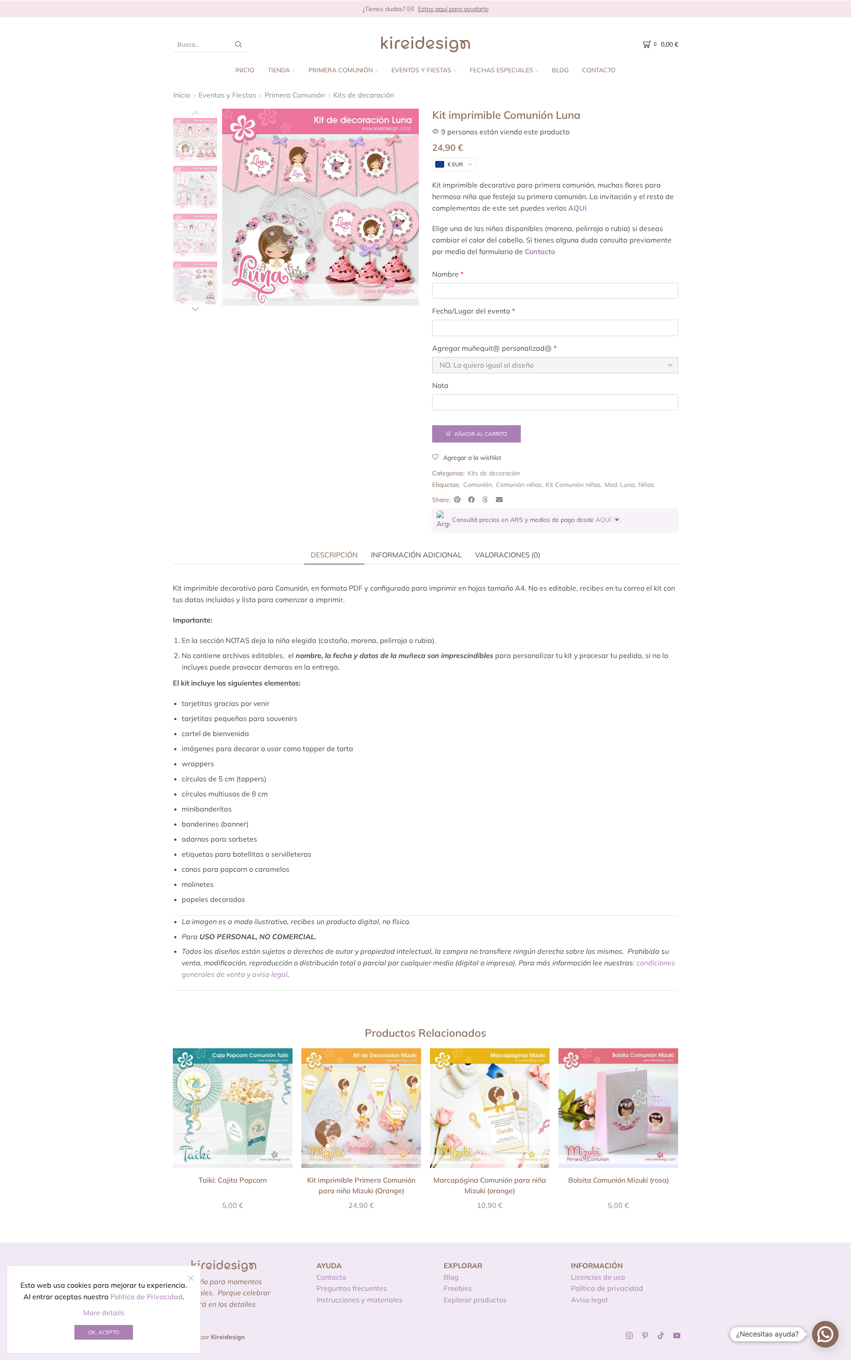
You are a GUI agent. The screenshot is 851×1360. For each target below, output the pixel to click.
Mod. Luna (619, 485)
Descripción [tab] (334, 554)
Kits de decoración (363, 94)
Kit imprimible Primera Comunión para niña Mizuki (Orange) (361, 1185)
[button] (457, 500)
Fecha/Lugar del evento (473, 310)
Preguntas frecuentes (351, 1288)
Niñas (646, 485)
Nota (440, 385)
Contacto (599, 70)
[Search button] (238, 44)
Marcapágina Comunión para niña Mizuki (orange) (489, 1185)
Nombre (448, 274)
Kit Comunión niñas (573, 485)
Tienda (279, 70)
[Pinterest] (645, 1335)
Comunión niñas (519, 485)
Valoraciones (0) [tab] (507, 554)
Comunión (477, 485)
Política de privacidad (607, 1288)
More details (104, 1312)
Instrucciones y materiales (359, 1299)
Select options (233, 1112)
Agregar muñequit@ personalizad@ (494, 348)
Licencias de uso (598, 1277)
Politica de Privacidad (146, 1296)
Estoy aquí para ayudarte (453, 9)
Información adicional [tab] (416, 554)
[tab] (334, 554)
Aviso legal (589, 1299)
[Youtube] (676, 1335)
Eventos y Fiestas (421, 70)
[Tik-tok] (660, 1335)
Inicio (244, 70)
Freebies (458, 1288)
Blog (560, 70)
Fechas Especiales (501, 70)
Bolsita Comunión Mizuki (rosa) (618, 1180)
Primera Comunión (340, 70)
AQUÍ (603, 520)
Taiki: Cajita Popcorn (233, 1180)
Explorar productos (475, 1299)
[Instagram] (629, 1335)
